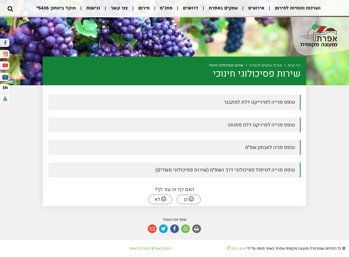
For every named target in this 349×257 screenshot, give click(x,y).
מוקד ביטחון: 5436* (56, 8)
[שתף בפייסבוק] (175, 229)
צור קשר (118, 8)
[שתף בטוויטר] (163, 229)
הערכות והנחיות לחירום (297, 8)
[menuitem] (293, 10)
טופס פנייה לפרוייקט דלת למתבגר (260, 102)
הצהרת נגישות (140, 248)
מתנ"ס (165, 8)
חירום (143, 8)
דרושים (190, 8)
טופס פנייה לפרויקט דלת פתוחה (262, 125)
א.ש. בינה (235, 248)
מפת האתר (163, 248)
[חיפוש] (10, 8)
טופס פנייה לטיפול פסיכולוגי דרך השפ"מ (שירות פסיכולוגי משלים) (226, 170)
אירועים (255, 8)
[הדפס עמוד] (197, 229)
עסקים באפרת (223, 8)
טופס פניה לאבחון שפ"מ (270, 147)
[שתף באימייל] (152, 229)
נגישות (92, 8)
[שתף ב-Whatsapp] (185, 229)
